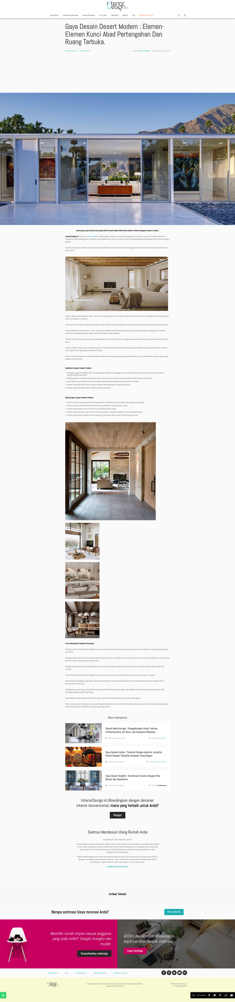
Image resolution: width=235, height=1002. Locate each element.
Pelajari (117, 815)
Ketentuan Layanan (120, 973)
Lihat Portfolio (135, 951)
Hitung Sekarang (174, 911)
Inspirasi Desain (71, 51)
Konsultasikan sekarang (94, 953)
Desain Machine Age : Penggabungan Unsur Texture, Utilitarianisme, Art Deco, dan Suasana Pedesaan (132, 730)
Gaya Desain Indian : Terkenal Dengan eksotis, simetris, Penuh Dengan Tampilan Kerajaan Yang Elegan (134, 754)
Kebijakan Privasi (100, 973)
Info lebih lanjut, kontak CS (117, 867)
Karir (66, 973)
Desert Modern (84, 51)
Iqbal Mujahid (162, 738)
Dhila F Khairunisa (161, 762)
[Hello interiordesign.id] (3, 995)
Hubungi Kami (81, 973)
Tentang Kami (52, 973)
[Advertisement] (117, 74)
